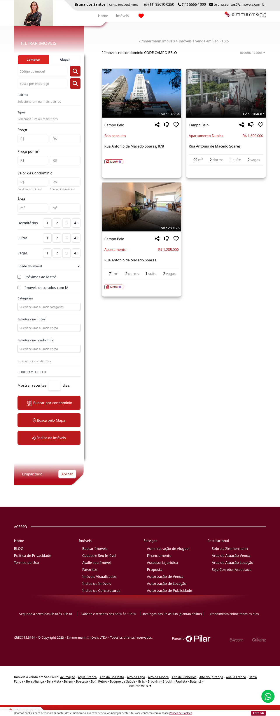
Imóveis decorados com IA (46, 287)
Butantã (195, 681)
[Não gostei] (166, 125)
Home (103, 15)
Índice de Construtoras (101, 590)
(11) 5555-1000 (194, 4)
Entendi (258, 713)
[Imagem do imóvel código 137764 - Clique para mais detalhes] (141, 93)
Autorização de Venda (165, 576)
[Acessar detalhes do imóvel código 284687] (226, 168)
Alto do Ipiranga (211, 677)
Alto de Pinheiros (184, 677)
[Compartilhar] (157, 125)
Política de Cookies (180, 713)
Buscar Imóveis (94, 548)
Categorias (25, 298)
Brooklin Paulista (175, 681)
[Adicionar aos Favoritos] (176, 125)
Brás (141, 681)
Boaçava (82, 681)
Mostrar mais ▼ (140, 686)
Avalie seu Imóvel (96, 562)
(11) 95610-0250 (161, 4)
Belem (68, 681)
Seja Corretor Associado (232, 569)
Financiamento (159, 555)
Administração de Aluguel (168, 548)
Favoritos (90, 569)
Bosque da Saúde (122, 681)
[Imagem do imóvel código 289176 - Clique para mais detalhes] (141, 206)
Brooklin (154, 681)
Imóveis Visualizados (99, 576)
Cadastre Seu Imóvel (99, 555)
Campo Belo (114, 125)
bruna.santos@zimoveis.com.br (240, 4)
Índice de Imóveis (96, 583)
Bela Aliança (35, 681)
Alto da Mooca (158, 677)
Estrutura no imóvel (32, 319)
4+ (76, 223)
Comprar (33, 59)
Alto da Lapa (136, 677)
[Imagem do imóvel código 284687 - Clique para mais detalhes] (226, 93)
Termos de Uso (26, 562)
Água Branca (87, 677)
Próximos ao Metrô (40, 277)
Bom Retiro (99, 681)
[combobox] (48, 307)
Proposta (154, 569)
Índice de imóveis (51, 437)
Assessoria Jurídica (162, 562)
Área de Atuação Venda (231, 555)
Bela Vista (54, 681)
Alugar (65, 59)
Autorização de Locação (166, 583)
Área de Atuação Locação (232, 562)
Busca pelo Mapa (51, 420)
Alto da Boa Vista (112, 677)
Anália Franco (236, 677)
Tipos (21, 112)
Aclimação (67, 677)
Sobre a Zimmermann (230, 548)
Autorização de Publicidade (169, 590)
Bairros (23, 95)
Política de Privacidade (32, 555)
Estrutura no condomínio (36, 340)
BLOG (18, 548)
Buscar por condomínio (52, 402)
